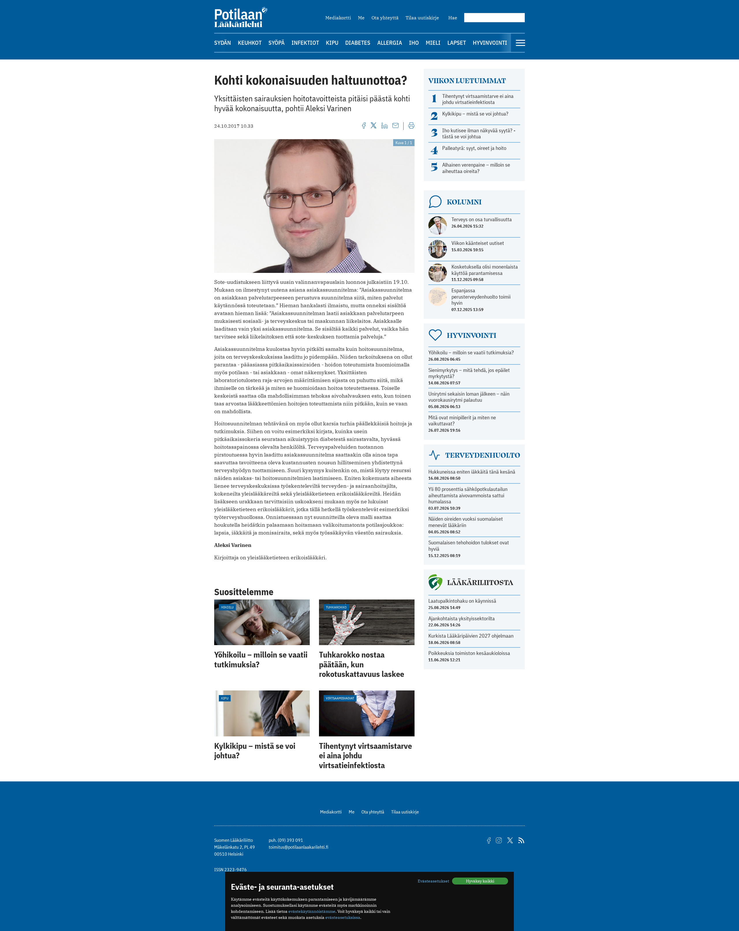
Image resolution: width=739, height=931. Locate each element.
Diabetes (357, 42)
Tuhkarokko (336, 607)
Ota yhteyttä (385, 18)
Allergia (389, 42)
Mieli (433, 42)
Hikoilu (227, 607)
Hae (452, 18)
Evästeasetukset (433, 881)
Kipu (332, 42)
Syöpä (276, 42)
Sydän (222, 42)
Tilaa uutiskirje (422, 18)
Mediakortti (338, 18)
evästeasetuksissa (342, 917)
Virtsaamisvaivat (340, 698)
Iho (414, 42)
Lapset (456, 42)
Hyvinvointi (490, 42)
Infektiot (305, 42)
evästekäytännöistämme (311, 911)
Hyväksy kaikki (480, 881)
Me (361, 18)
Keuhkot (250, 42)
